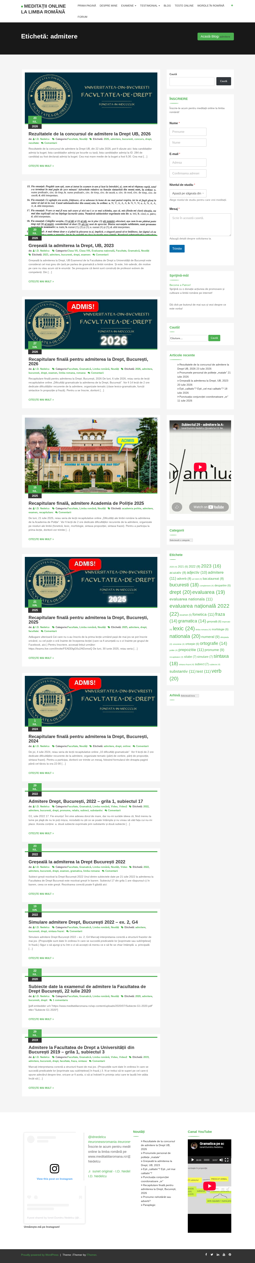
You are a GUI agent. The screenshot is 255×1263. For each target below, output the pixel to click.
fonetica (203, 614)
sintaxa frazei (56, 931)
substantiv (96, 810)
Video (114, 806)
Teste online (184, 5)
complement (207, 586)
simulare (205, 656)
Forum (82, 16)
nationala (185, 636)
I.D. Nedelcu (42, 139)
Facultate (72, 139)
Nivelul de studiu (182, 184)
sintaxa (82, 1061)
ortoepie (192, 643)
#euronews (126, 1142)
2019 (146, 1057)
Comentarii (50, 143)
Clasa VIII (84, 250)
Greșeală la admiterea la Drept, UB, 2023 (71, 245)
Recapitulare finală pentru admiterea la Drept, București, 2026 (88, 361)
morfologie (220, 629)
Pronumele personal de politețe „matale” (203, 372)
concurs (139, 139)
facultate (33, 631)
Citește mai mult (40, 166)
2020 (138, 996)
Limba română (101, 369)
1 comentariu (60, 1000)
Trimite (177, 248)
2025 (124, 627)
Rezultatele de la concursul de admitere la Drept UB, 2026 (90, 133)
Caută (173, 74)
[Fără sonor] (221, 1160)
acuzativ (178, 572)
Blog (167, 5)
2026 (106, 139)
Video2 (123, 806)
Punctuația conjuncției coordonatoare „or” (203, 396)
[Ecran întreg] (226, 1160)
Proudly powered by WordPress (39, 1254)
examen (85, 254)
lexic (184, 628)
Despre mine (108, 5)
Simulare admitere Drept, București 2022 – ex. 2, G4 (83, 922)
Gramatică (134, 250)
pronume (65, 810)
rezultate (33, 143)
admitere (116, 139)
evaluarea (208, 592)
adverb (184, 578)
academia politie (131, 508)
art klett (197, 579)
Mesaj (175, 208)
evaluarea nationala (191, 599)
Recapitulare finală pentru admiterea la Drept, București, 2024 (88, 738)
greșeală (214, 621)
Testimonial (149, 5)
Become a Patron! (180, 284)
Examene (127, 5)
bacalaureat (213, 578)
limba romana (67, 372)
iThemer (91, 1254)
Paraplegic (149, 1204)
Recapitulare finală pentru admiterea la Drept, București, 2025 (88, 619)
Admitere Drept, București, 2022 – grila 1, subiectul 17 (86, 801)
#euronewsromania (102, 1142)
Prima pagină (87, 5)
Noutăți (83, 139)
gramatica (76, 871)
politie (174, 650)
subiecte (214, 664)
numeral (210, 637)
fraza (74, 1061)
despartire (222, 585)
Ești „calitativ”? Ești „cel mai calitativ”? (201, 388)
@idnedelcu (97, 1137)
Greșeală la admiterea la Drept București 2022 (77, 861)
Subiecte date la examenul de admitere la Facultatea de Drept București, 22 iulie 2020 (87, 989)
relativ (75, 810)
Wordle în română (210, 5)
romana (80, 372)
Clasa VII (72, 250)
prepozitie (191, 649)
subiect (84, 810)
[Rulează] (193, 1160)
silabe (190, 656)
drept (148, 139)
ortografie (213, 643)
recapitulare (46, 512)
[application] (209, 1151)
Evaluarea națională (103, 250)
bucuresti (127, 139)
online (126, 746)
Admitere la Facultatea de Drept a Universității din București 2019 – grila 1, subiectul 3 (81, 1049)
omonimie (179, 644)
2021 (183, 566)
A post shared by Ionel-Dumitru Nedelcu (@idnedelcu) (59, 1217)
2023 (45, 254)
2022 (146, 806)
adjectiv (197, 572)
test (203, 671)
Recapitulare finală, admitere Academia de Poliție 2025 (86, 503)
